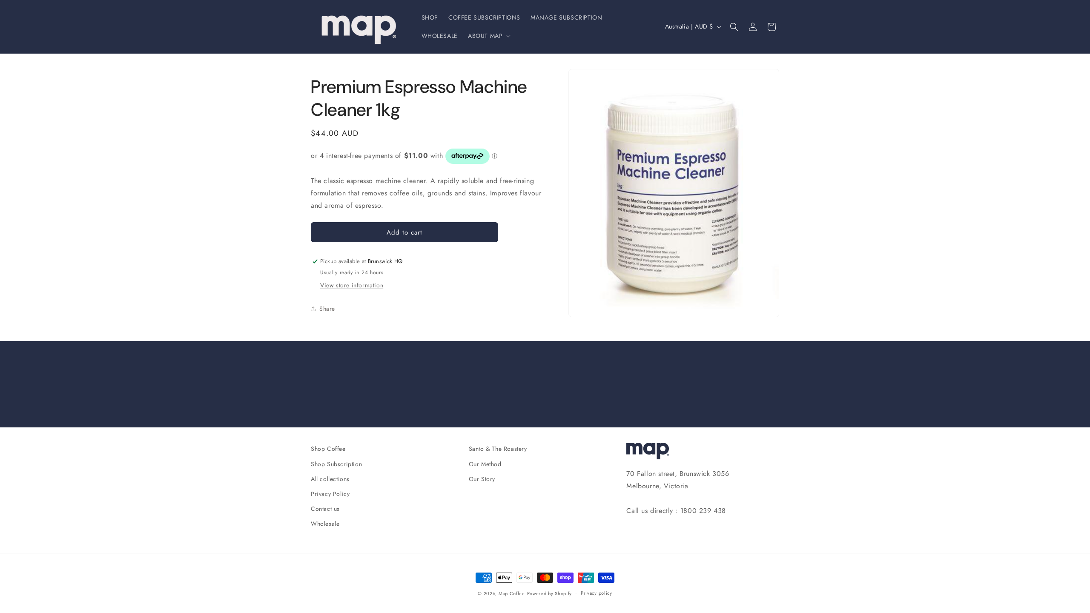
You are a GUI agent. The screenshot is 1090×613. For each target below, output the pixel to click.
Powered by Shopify (549, 593)
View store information (351, 285)
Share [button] (327, 308)
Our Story (482, 479)
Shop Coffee (328, 448)
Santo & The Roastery (498, 448)
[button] (488, 36)
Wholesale (325, 523)
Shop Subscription (336, 464)
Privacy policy (596, 593)
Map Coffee (512, 593)
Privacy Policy (330, 494)
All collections (330, 479)
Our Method (485, 464)
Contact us (325, 508)
